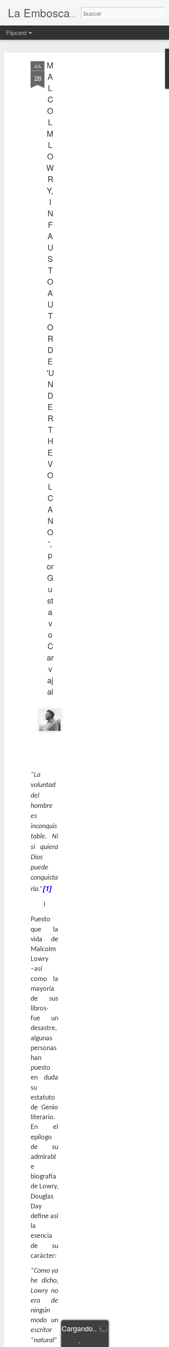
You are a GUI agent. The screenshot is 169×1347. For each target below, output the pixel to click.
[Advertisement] (101, 185)
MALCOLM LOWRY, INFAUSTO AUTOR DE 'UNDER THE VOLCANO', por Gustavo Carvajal (50, 378)
